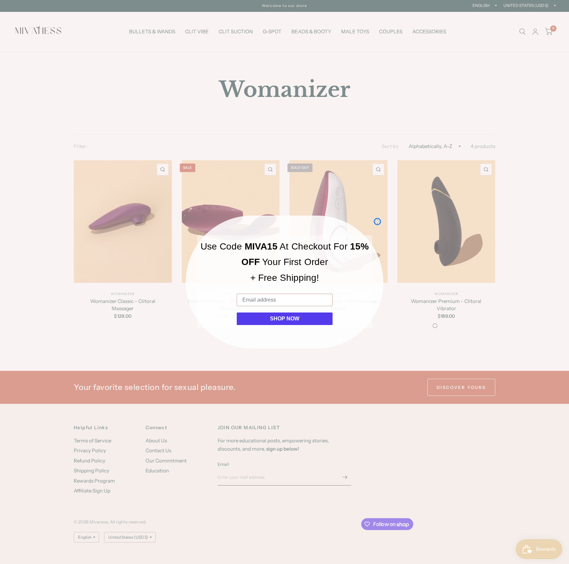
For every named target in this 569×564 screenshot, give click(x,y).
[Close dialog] (377, 221)
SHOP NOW (284, 318)
